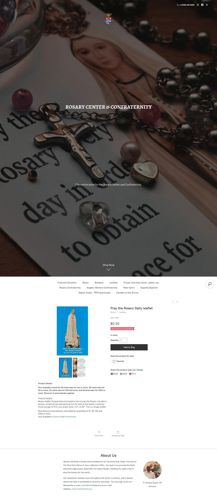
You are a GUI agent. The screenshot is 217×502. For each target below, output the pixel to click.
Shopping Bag (118, 435)
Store (113, 312)
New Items (128, 287)
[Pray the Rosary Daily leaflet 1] (79, 368)
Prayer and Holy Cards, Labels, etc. (142, 282)
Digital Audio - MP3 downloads (94, 292)
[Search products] (209, 284)
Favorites (99, 435)
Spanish (57, 416)
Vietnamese (70, 416)
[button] (119, 361)
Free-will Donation (67, 282)
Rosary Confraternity (70, 287)
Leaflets (114, 282)
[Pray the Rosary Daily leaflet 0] (65, 368)
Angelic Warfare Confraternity (102, 287)
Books (86, 282)
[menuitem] (173, 302)
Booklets (99, 282)
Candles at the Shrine (127, 292)
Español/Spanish (149, 287)
